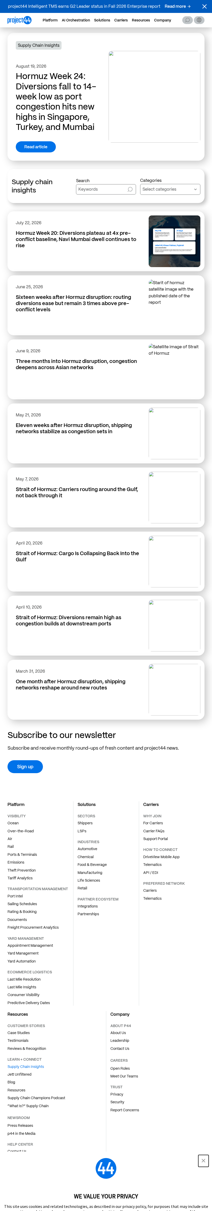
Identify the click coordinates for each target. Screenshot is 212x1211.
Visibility (16, 816)
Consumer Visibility (23, 994)
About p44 (120, 1025)
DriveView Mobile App (161, 857)
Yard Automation (21, 961)
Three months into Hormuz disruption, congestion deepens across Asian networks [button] (76, 364)
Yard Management (23, 953)
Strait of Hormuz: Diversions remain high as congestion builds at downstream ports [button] (68, 620)
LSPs (82, 831)
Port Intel (15, 896)
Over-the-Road (20, 831)
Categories (151, 180)
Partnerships (88, 914)
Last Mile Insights (21, 987)
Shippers (85, 823)
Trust (116, 1087)
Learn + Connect (24, 1059)
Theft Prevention (21, 870)
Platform (50, 20)
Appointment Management (30, 945)
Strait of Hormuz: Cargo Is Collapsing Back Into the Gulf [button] (77, 556)
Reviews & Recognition (26, 1048)
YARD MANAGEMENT (25, 938)
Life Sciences (89, 880)
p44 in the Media (21, 1133)
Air (9, 838)
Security (117, 1102)
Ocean (13, 823)
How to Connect (160, 849)
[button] (204, 6)
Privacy (116, 1094)
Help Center (20, 1144)
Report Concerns (124, 1110)
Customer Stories (26, 1025)
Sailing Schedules (22, 904)
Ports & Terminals (22, 854)
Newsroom (18, 1117)
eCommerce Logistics (29, 972)
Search (187, 20)
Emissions (15, 862)
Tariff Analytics (20, 878)
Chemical (86, 857)
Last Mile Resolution (24, 979)
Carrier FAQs (153, 831)
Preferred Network (164, 883)
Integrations (88, 906)
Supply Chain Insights (25, 1066)
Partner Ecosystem (98, 899)
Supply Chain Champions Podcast (36, 1098)
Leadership (119, 1040)
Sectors (86, 816)
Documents (17, 919)
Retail (82, 888)
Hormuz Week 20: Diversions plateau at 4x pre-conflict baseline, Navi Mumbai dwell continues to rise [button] (76, 239)
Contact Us (119, 1048)
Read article (35, 147)
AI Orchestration (76, 20)
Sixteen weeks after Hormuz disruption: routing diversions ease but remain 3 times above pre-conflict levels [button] (73, 303)
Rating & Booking (22, 911)
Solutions (102, 20)
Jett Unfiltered (19, 1074)
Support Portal (155, 838)
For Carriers (153, 823)
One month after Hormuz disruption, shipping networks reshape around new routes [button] (70, 684)
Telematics (152, 864)
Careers (119, 1060)
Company (162, 20)
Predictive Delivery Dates (28, 1002)
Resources (141, 20)
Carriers (121, 20)
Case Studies (18, 1032)
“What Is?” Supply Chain (28, 1106)
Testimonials (17, 1040)
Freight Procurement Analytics (33, 927)
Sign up (25, 767)
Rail (10, 846)
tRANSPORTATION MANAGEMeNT (37, 889)
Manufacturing (90, 872)
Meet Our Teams (124, 1076)
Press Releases (20, 1125)
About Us (118, 1032)
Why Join (152, 816)
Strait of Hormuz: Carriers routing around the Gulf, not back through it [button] (77, 492)
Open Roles (120, 1068)
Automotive (87, 849)
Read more (175, 6)
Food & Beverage (92, 864)
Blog (11, 1082)
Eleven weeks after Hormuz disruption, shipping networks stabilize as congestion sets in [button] (74, 428)
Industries (88, 842)
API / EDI (150, 872)
